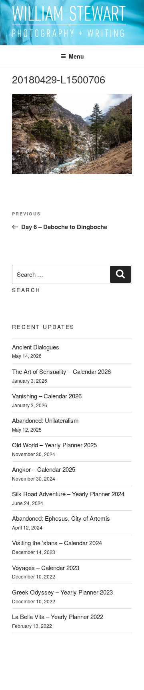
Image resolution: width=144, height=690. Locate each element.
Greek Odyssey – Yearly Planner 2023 (62, 592)
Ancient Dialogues (35, 347)
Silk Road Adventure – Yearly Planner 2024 (68, 493)
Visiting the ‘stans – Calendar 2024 (57, 542)
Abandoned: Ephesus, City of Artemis (61, 518)
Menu (76, 56)
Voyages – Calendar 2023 (45, 567)
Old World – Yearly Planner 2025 (54, 444)
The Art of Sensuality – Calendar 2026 (61, 371)
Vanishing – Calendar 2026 (47, 396)
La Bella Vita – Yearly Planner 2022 (57, 616)
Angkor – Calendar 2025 (43, 469)
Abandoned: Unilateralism (45, 420)
